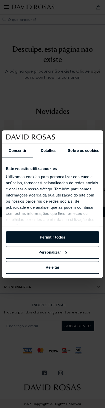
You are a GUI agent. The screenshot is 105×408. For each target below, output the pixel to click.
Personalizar (49, 252)
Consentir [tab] (18, 150)
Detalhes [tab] (49, 150)
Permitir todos (52, 237)
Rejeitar (52, 267)
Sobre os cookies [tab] (83, 150)
